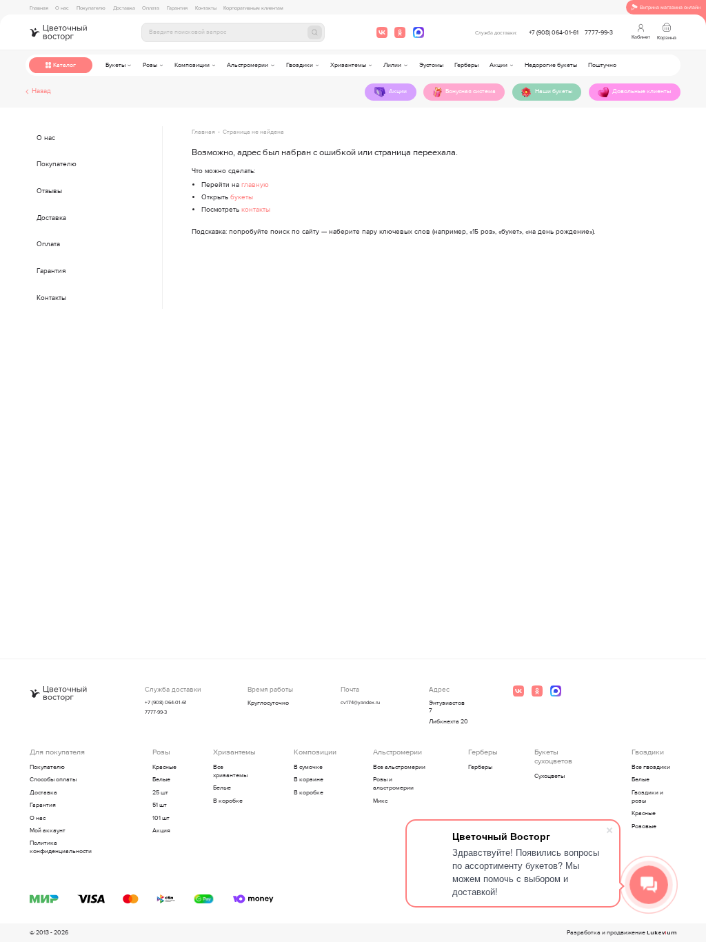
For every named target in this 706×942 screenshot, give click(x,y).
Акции (498, 65)
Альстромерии (247, 65)
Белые (161, 779)
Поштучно (602, 65)
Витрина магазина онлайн (670, 7)
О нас (62, 8)
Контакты (205, 8)
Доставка (124, 8)
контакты (255, 210)
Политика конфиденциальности (61, 847)
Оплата (150, 8)
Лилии (392, 65)
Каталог (64, 65)
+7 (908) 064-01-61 (553, 33)
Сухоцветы (549, 776)
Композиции (192, 65)
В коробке (228, 801)
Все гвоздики (651, 767)
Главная (39, 8)
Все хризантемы (230, 771)
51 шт (159, 805)
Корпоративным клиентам (253, 8)
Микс (380, 801)
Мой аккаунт (47, 830)
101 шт (161, 818)
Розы (150, 65)
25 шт (160, 792)
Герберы (466, 65)
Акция (161, 830)
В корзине (308, 779)
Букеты (115, 65)
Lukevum (661, 932)
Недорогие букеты (551, 65)
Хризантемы (348, 65)
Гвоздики (299, 65)
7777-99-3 (599, 33)
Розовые (644, 826)
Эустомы (431, 65)
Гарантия (177, 8)
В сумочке (308, 767)
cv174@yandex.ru (360, 702)
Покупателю (91, 8)
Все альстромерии (399, 767)
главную (255, 185)
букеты (241, 197)
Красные (164, 767)
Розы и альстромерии (393, 784)
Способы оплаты (53, 779)
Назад (41, 92)
